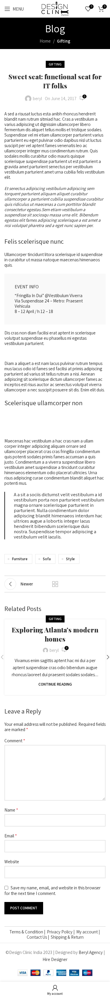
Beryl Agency (91, 952)
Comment (14, 740)
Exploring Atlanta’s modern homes (55, 634)
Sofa (47, 558)
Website (11, 861)
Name (11, 810)
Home (45, 41)
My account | (88, 932)
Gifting (63, 41)
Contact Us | (39, 937)
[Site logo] (55, 8)
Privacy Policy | (61, 932)
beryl (37, 98)
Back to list (55, 584)
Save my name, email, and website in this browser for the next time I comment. (52, 890)
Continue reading (55, 684)
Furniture (20, 558)
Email (10, 836)
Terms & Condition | (28, 932)
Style (70, 558)
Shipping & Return (67, 937)
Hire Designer (55, 959)
